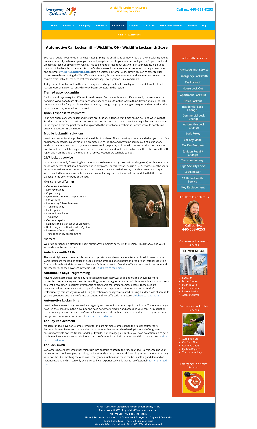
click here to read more (111, 268)
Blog (204, 25)
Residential (101, 25)
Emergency (85, 25)
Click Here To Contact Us (193, 197)
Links (150, 421)
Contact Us (149, 25)
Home (54, 25)
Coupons (133, 25)
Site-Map (141, 421)
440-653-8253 (201, 9)
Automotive (118, 25)
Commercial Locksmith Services (193, 243)
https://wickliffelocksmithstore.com (139, 410)
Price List (192, 25)
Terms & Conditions (113, 421)
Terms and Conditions (171, 25)
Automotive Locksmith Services (194, 308)
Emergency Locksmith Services (193, 365)
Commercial (68, 25)
